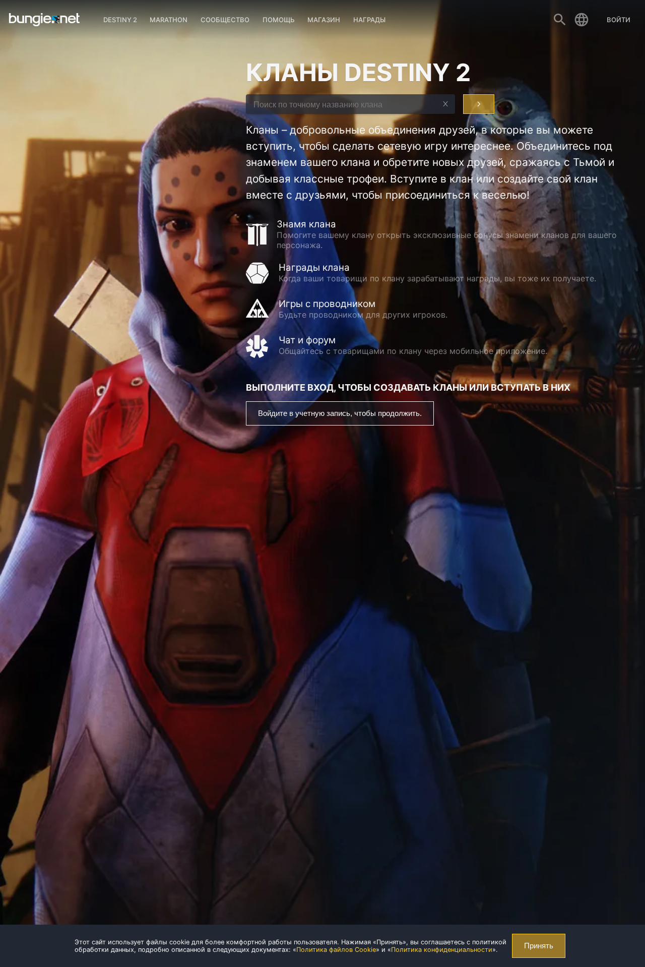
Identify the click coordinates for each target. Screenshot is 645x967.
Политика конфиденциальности (441, 949)
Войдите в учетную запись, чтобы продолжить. (340, 413)
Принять (538, 946)
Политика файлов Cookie (336, 949)
